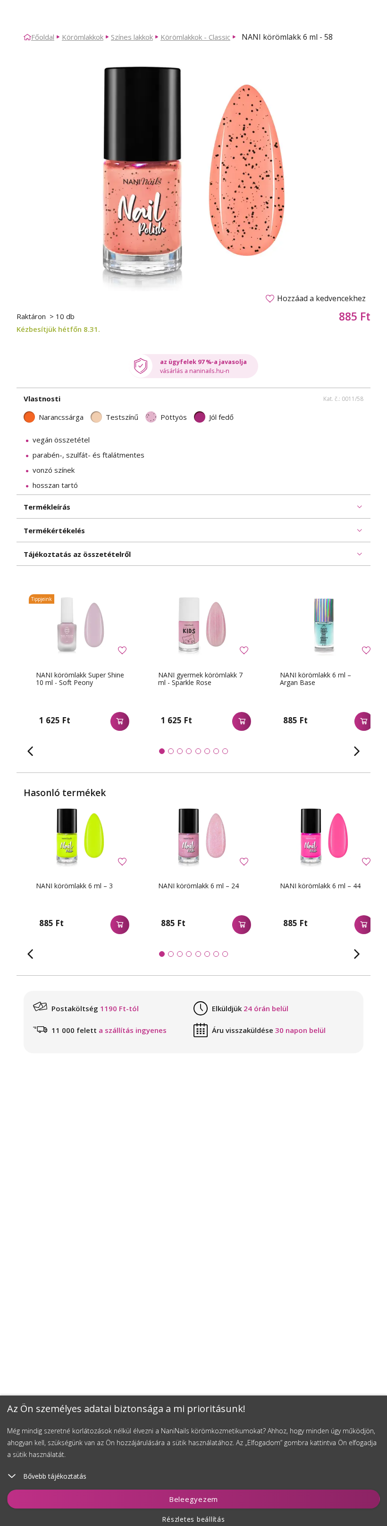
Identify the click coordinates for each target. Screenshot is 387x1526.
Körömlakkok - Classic (195, 37)
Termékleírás (47, 507)
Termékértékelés (54, 530)
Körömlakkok (82, 37)
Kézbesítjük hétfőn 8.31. (58, 329)
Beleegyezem (193, 1499)
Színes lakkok (132, 37)
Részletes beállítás (193, 1519)
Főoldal (42, 37)
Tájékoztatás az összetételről (77, 554)
